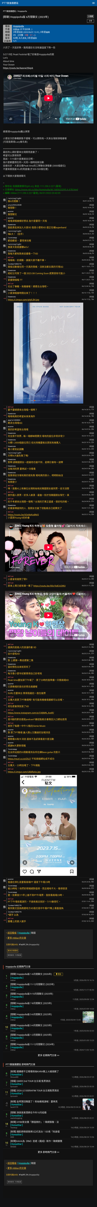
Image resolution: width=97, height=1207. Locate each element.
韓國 (21, 933)
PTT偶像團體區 (9, 11)
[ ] (16, 977)
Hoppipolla (22, 11)
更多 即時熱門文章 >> (48, 1152)
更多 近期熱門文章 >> (48, 1055)
